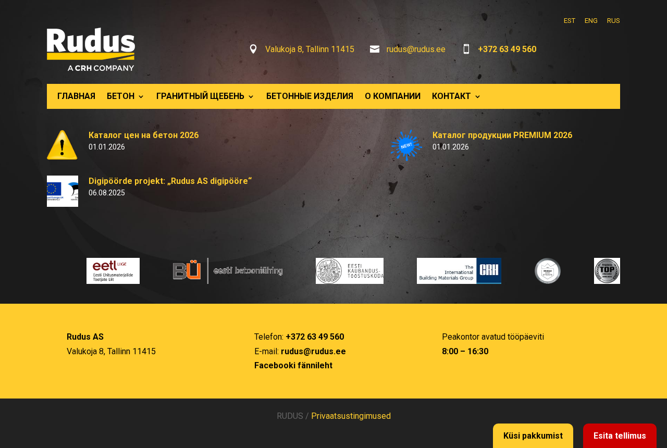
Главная (76, 96)
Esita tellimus (620, 436)
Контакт (451, 96)
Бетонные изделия (309, 96)
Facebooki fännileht (293, 365)
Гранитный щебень (200, 96)
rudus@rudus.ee (416, 49)
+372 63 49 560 (507, 49)
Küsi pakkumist (533, 436)
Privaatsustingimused (351, 416)
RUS (613, 20)
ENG (591, 20)
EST (569, 20)
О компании (393, 96)
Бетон (120, 96)
